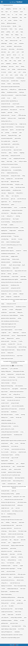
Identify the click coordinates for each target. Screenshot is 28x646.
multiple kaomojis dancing (12, 172)
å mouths (3, 400)
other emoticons (20, 49)
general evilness (16, 144)
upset (15, 72)
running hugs (4, 531)
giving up (21, 28)
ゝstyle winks (4, 309)
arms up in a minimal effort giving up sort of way (11, 244)
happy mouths (16, 267)
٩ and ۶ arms (22, 109)
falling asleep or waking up (16, 213)
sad (23, 54)
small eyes (14, 382)
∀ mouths (20, 341)
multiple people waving (6, 170)
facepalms (3, 112)
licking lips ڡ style (19, 184)
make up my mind (13, 40)
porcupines (3, 344)
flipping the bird (10, 338)
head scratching (16, 83)
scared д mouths (17, 469)
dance (20, 14)
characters (15, 11)
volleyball (22, 463)
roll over (14, 54)
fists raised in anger (22, 531)
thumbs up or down (12, 118)
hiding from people (5, 437)
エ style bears (14, 132)
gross (17, 31)
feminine (3, 23)
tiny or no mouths (4, 452)
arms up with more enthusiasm (7, 77)
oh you (8, 98)
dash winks (23, 539)
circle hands (19, 554)
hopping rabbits (4, 460)
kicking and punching (11, 346)
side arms (3, 352)
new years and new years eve (13, 400)
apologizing (8, 8)
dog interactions (4, 548)
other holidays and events (17, 510)
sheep (12, 57)
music (15, 43)
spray (2, 522)
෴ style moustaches (5, 210)
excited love (18, 250)
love (2, 40)
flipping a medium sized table (17, 545)
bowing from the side (5, 103)
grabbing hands (4, 623)
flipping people (4, 554)
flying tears (3, 534)
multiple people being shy (12, 588)
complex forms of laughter (20, 95)
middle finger (4, 43)
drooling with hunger (5, 259)
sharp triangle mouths (5, 144)
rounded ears (4, 312)
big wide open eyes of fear (7, 608)
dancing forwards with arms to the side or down (11, 290)
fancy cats (19, 344)
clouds (21, 11)
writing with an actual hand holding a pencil (10, 637)
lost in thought (4, 224)
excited (9, 20)
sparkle (19, 60)
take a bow (11, 66)
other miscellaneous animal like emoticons (10, 321)
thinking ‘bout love (5, 204)
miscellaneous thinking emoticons (8, 233)
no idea (22, 227)
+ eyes (24, 600)
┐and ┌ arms (4, 605)
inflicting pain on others (6, 426)
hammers (15, 152)
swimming (17, 454)
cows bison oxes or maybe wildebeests (9, 315)
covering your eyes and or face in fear (9, 380)
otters (20, 132)
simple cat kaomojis (5, 382)
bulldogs (3, 92)
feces (21, 20)
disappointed (15, 17)
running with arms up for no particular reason (10, 475)
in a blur (2, 216)
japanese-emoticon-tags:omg (14, 472)
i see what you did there (6, 149)
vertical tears (4, 469)
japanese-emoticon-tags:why (7, 250)
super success (19, 525)
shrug (22, 57)
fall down (15, 20)
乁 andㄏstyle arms (15, 195)
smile (10, 60)
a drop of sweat (15, 276)
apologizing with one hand (19, 158)
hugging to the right (5, 405)
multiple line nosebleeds (6, 420)
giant (20, 135)
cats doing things (4, 239)
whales (11, 187)
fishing (23, 175)
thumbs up (3, 69)
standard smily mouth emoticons (17, 391)
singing (2, 303)
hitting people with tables (18, 371)
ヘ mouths (3, 483)
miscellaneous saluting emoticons (8, 597)
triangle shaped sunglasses (7, 477)
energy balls (15, 141)
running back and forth (11, 303)
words (11, 75)
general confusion (5, 557)
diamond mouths (20, 580)
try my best (3, 72)
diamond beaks (23, 388)
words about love (5, 213)
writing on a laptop (23, 161)
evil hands (13, 603)
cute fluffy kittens (14, 80)
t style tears (15, 565)
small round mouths (5, 335)
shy (2, 60)
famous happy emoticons (20, 397)
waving (24, 72)
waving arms (4, 394)
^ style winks (13, 239)
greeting (8, 31)
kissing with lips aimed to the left (8, 505)
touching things (12, 377)
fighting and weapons (11, 23)
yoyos (25, 617)
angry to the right (5, 181)
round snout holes (5, 411)
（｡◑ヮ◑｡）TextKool (15, 2)
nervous (2, 46)
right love (3, 374)
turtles (2, 195)
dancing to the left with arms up (8, 355)
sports (2, 63)
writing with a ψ (13, 89)
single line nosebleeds (5, 190)
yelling (10, 152)
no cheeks (22, 620)
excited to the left (5, 403)
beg (24, 8)
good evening (13, 548)
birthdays (16, 620)
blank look (3, 273)
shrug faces (23, 80)
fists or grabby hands (5, 141)
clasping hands (10, 374)
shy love (13, 335)
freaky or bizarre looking (6, 594)
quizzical (18, 338)
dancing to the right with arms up (8, 502)
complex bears (4, 368)
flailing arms (19, 312)
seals (14, 466)
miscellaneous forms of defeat (7, 106)
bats (2, 132)
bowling (21, 315)
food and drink (4, 28)
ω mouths (11, 309)
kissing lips (3, 247)
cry (12, 14)
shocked (17, 57)
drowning (23, 414)
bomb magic (23, 276)
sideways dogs (20, 597)
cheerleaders (17, 631)
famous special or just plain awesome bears (10, 86)
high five (12, 129)
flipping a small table (21, 349)
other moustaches (19, 385)
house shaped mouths (16, 626)
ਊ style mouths (4, 591)
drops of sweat (4, 391)
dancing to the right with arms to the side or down (11, 519)
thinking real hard (5, 603)
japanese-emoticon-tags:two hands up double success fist (13, 440)
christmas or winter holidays (7, 184)
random (2, 54)
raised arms (3, 135)
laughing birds (4, 230)
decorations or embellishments (7, 463)
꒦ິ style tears (16, 236)
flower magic (9, 161)
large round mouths (18, 149)
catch (9, 542)
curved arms (15, 426)
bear (20, 8)
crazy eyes (3, 193)
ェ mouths (3, 614)
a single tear (3, 332)
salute (2, 57)
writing (21, 75)
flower (20, 26)
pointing (19, 318)
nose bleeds (9, 46)
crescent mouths (15, 103)
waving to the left (5, 288)
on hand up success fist (16, 167)
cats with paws (20, 536)
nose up (2, 562)
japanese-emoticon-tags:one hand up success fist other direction (14, 487)
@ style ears (3, 577)
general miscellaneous (5, 267)
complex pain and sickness (7, 611)
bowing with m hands (15, 175)
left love (2, 172)
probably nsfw (17, 296)
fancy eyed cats (13, 109)
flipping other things (12, 135)
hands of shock (18, 611)
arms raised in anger (20, 129)
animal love (20, 557)
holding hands (10, 352)
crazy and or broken (10, 571)
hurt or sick (8, 37)
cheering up (21, 92)
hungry (2, 37)
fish (10, 201)
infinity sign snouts (22, 574)
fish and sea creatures (6, 26)
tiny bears (20, 239)
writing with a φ (16, 394)
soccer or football (18, 329)
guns (17, 463)
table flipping (4, 66)
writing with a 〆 (10, 216)
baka (15, 161)
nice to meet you (14, 446)
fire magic (19, 568)
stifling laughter (18, 309)
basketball (3, 118)
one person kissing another (7, 138)
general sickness (4, 187)
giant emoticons (4, 109)
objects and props (18, 46)
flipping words (11, 193)
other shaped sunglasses (6, 207)
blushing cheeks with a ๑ (6, 121)
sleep (6, 60)
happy (21, 31)
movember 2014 (11, 344)
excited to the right (5, 457)
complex (3, 338)
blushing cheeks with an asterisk (8, 536)
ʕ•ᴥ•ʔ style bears (10, 562)
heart (2, 34)
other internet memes (22, 502)
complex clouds (4, 129)
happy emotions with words (21, 270)
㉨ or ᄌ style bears (5, 449)
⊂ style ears (23, 332)
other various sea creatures (7, 414)
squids (10, 469)
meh (20, 40)
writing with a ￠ (4, 582)
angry (2, 8)
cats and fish (18, 614)
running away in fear (5, 388)
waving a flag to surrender (16, 617)
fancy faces (13, 341)
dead (25, 14)
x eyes (10, 158)
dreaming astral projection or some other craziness (12, 634)
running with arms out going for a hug (9, 123)
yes (17, 147)
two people (3, 472)
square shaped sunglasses (6, 329)
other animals (11, 49)
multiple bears (16, 332)
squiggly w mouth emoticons (7, 126)
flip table (14, 26)
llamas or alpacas (12, 531)
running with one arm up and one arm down (13, 499)
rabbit (22, 51)
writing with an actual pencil (7, 95)
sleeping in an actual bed (6, 585)
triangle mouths (12, 230)
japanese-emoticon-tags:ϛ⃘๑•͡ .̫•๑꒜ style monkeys (12, 365)
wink (7, 75)
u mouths (12, 417)
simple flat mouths (22, 452)
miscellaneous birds (18, 434)
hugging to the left (16, 542)
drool (25, 17)
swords (2, 571)
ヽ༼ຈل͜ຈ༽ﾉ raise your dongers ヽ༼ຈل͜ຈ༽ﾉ (16, 265)
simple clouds (10, 614)
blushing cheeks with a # (17, 221)
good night (10, 112)
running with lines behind (17, 210)
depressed (3, 17)
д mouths (3, 98)
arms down (3, 542)
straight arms (4, 293)
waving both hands (5, 490)
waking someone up (11, 559)
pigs (9, 51)
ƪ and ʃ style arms (21, 377)
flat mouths (3, 265)
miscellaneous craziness (21, 306)
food (18, 253)
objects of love (4, 89)
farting (24, 626)
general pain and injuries (6, 236)
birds (2, 11)
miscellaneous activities (12, 92)
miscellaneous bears (17, 190)
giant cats (13, 198)
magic (6, 40)
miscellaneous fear (5, 446)
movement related (21, 466)
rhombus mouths (15, 259)
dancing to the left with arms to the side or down (11, 282)
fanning (16, 112)
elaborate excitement (5, 262)
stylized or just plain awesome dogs (15, 534)
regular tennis (4, 201)
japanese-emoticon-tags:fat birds (8, 574)
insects (9, 577)
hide (12, 34)
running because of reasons (7, 454)
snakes (11, 460)
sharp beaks (12, 554)
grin (13, 31)
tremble (13, 69)
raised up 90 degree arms (6, 631)
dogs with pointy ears (5, 466)
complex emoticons (20, 106)
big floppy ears (9, 178)
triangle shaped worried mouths (8, 349)
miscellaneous (14, 411)
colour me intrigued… (19, 608)
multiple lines (13, 557)
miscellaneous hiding (11, 513)
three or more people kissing (20, 585)
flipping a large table (21, 335)
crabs (10, 394)
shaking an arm (4, 417)
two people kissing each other (7, 525)
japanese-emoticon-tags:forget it (8, 568)
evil (5, 20)
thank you (3, 559)
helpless (7, 34)
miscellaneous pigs (20, 77)
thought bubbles (21, 118)
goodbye (18, 493)
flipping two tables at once (7, 270)
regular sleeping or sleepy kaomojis (8, 628)
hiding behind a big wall (6, 496)
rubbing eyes (20, 505)
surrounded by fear (12, 483)
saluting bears (21, 230)
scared (7, 57)
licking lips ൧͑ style (5, 80)
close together (15, 388)
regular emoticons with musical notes (9, 408)
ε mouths (17, 414)
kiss (14, 37)
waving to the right (15, 403)
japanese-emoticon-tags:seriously (8, 318)
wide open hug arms (17, 201)
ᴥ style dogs (3, 158)
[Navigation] (2, 2)
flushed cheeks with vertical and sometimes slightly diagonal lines (14, 300)
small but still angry (22, 346)
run (19, 54)
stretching (18, 216)
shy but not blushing (5, 221)
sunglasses (8, 63)
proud (13, 51)
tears (10, 293)
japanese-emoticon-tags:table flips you (9, 100)
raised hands (21, 522)
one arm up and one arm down (7, 600)
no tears (20, 559)
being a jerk (16, 539)
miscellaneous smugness (6, 620)
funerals (9, 83)
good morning (18, 138)
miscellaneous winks (15, 285)
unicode (10, 72)
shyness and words (5, 115)
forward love (4, 152)
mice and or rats (17, 528)
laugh (18, 37)
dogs (21, 17)
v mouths (3, 346)
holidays (17, 34)
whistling (7, 522)
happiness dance (4, 285)
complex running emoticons (7, 397)
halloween (21, 293)
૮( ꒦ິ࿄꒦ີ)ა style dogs (22, 115)
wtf (26, 75)
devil (9, 17)
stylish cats (13, 490)
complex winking (4, 155)
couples (21, 565)
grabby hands (20, 603)
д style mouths (4, 539)
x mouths (3, 588)
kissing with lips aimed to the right (8, 326)
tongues (3, 161)
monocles (3, 83)
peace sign (3, 51)
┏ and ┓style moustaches (6, 434)
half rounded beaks (5, 276)
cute (16, 14)
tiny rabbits (11, 605)
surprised (15, 63)
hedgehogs (22, 152)
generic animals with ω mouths (7, 429)
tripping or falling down (6, 371)
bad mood (15, 8)
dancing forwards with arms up (7, 580)
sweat (20, 63)
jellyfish (19, 483)
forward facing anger (20, 126)
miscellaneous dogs (5, 626)
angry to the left (14, 457)
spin (24, 60)
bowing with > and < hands (19, 496)
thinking (22, 66)
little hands (22, 443)
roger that (9, 54)
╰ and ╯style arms (5, 167)
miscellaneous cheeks (14, 591)
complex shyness (17, 551)
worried (16, 75)
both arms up (13, 452)
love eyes (14, 115)
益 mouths (15, 273)
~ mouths (14, 98)
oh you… (22, 431)
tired (9, 69)
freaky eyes (14, 522)
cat (10, 11)
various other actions (5, 510)
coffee (11, 443)
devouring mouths (5, 175)
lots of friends (21, 628)
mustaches (21, 43)
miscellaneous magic (16, 262)
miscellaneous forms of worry (7, 306)
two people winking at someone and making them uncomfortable (14, 362)
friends (11, 28)
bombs (2, 241)
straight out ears (22, 123)
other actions (4, 49)
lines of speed (16, 218)
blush (6, 11)
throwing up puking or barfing (7, 493)
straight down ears (5, 508)
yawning (18, 562)
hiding (7, 195)
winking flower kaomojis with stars (8, 423)
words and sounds (5, 545)
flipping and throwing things (7, 385)
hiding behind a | (19, 193)
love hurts (18, 508)
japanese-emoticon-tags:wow (7, 147)
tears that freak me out (15, 582)
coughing (11, 224)
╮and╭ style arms (4, 617)
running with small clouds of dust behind (9, 227)
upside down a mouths (6, 480)
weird (2, 75)
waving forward (4, 443)
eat (1, 20)
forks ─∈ (3, 513)
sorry (12, 508)
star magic (18, 600)
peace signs (10, 247)
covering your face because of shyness (9, 164)
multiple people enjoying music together (9, 279)
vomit (19, 72)
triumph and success (21, 69)
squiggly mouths (14, 256)
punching (7, 132)
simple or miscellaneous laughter (13, 241)
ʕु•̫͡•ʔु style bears (14, 368)
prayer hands (20, 355)
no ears (15, 207)
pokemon (15, 293)
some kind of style (14, 623)
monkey (10, 43)
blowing (9, 273)
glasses (2, 31)
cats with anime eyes (21, 198)
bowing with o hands (20, 374)
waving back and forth (15, 288)
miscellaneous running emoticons (8, 253)
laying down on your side (6, 551)
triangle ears (8, 296)
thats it (17, 66)
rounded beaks (23, 279)
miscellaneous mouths (5, 565)
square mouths (12, 312)
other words (22, 588)
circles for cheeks (5, 256)
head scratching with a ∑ (18, 480)
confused (3, 14)
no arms (16, 443)
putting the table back (6, 218)
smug (14, 60)
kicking (2, 178)
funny (16, 28)
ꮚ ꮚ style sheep (22, 207)
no (1, 499)
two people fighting (17, 170)
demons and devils (5, 341)
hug (21, 34)
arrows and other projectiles (18, 405)
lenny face (23, 37)
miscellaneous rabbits (5, 516)
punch (18, 51)
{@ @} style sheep (22, 89)
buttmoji (25, 250)
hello (10, 539)
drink (9, 332)
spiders (12, 204)
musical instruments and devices (18, 449)
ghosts (2, 296)
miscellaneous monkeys (19, 577)
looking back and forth (15, 155)
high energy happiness (20, 477)
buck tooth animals (19, 178)
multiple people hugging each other (8, 323)
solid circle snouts (5, 198)
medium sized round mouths (7, 358)
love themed (3, 377)
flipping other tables (15, 181)
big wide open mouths (20, 187)
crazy (8, 14)
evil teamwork (22, 408)
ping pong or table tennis (6, 528)
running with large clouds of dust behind (9, 431)
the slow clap (18, 417)
